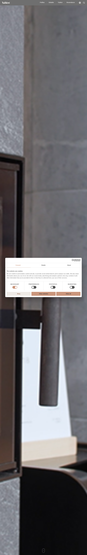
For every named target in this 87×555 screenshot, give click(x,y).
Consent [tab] (18, 265)
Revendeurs (71, 2)
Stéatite (51, 2)
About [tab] (69, 265)
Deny (18, 294)
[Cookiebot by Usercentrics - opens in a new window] (73, 260)
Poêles (42, 2)
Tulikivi (60, 2)
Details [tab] (43, 265)
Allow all (68, 294)
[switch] (34, 287)
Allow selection (43, 294)
